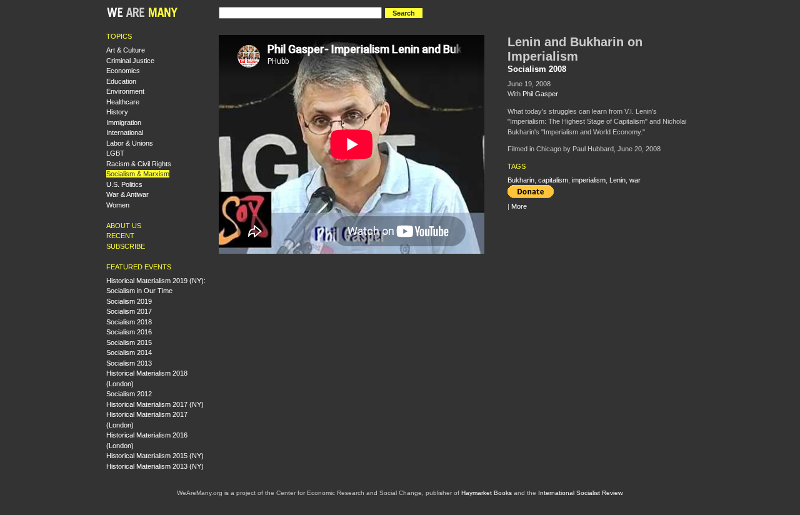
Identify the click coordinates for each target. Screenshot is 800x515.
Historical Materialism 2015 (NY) (155, 455)
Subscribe (125, 246)
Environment (125, 91)
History (117, 112)
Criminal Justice (130, 60)
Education (121, 81)
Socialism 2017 (129, 311)
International (124, 132)
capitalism (553, 180)
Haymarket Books (486, 492)
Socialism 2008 (537, 69)
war (635, 180)
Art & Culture (125, 50)
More (519, 206)
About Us (123, 225)
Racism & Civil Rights (138, 164)
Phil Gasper (540, 94)
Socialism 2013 (129, 363)
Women (117, 205)
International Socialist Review (580, 492)
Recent (120, 235)
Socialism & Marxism (137, 174)
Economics (123, 70)
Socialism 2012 (129, 394)
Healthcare (122, 102)
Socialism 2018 (129, 322)
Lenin (617, 180)
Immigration (123, 122)
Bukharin (521, 180)
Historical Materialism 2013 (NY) (155, 466)
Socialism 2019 (129, 301)
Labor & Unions (129, 143)
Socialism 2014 (129, 352)
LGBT (115, 153)
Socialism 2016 (129, 332)
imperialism (589, 180)
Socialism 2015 (129, 342)
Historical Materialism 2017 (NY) (155, 404)
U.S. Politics (124, 184)
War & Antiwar (127, 194)
